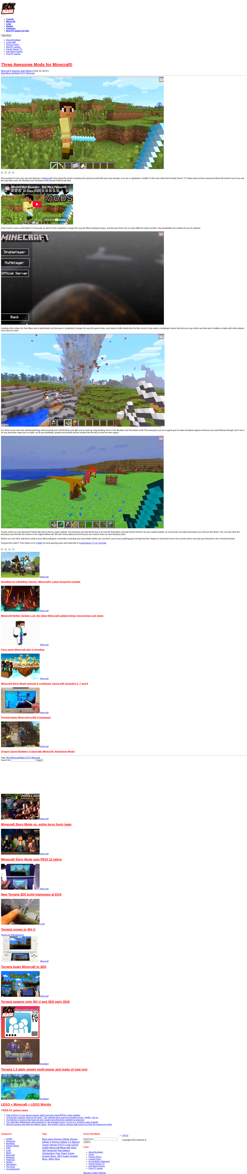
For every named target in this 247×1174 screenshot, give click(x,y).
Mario (8, 1153)
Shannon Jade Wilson (22, 71)
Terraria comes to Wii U (18, 929)
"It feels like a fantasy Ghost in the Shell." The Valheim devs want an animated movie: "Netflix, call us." (52, 1117)
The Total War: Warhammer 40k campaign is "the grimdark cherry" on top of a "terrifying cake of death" (52, 1122)
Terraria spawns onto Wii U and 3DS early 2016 (35, 1001)
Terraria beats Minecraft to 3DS (23, 967)
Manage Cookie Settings (94, 1173)
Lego (42, 924)
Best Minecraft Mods (10, 73)
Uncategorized (13, 1169)
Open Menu (6, 35)
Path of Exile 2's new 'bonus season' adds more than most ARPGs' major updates (43, 1115)
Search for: (6, 760)
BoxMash (44, 1064)
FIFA (8, 1148)
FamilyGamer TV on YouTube (92, 543)
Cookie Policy (95, 1159)
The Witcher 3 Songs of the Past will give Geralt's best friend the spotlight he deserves (45, 1120)
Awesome (10, 1141)
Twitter (39, 543)
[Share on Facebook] (2, 172)
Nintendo (10, 1157)
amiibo (9, 1139)
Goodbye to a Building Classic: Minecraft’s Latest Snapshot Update (40, 581)
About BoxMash (96, 1152)
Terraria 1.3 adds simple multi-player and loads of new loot (44, 1069)
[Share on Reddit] (10, 172)
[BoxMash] (123, 9)
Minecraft (5, 71)
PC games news (18, 1110)
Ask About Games (97, 1166)
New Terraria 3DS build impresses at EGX (31, 894)
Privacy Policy (95, 1157)
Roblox (9, 1162)
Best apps (47, 1139)
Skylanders (11, 1164)
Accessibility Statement (99, 1161)
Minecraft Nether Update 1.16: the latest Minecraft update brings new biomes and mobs (52, 615)
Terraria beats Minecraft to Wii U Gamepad (26, 717)
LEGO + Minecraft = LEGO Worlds (26, 1104)
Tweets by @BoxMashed (12, 935)
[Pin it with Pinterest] (13, 172)
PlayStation (64, 1150)
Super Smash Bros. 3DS (58, 1155)
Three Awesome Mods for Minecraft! (36, 64)
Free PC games (96, 1168)
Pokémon (10, 1160)
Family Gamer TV (97, 1164)
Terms (91, 1154)
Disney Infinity (12, 1146)
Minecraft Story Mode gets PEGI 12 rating (31, 859)
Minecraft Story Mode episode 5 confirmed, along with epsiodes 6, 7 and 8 (44, 683)
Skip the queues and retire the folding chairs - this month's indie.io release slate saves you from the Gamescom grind (59, 1124)
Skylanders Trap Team (54, 1153)
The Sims (10, 1167)
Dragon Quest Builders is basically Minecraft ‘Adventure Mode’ (38, 751)
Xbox (57, 1159)
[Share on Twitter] (6, 172)
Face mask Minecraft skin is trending (22, 649)
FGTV (23, 73)
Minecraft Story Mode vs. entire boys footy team (36, 824)
